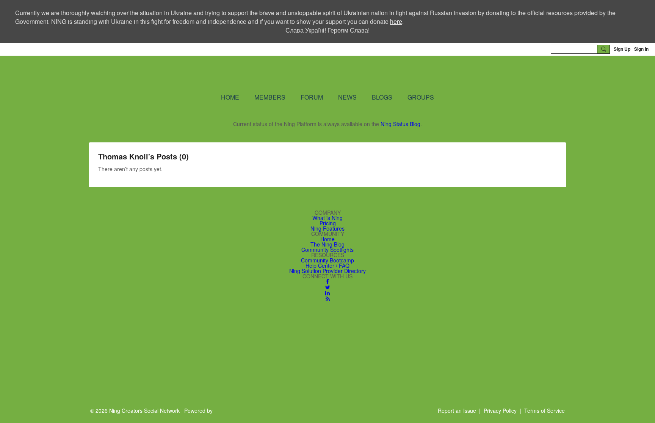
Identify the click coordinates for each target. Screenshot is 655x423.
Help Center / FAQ (327, 265)
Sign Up (622, 48)
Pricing (328, 223)
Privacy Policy (500, 410)
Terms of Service (544, 410)
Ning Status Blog (400, 124)
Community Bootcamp (327, 260)
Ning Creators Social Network (236, 74)
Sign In (641, 48)
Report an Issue (457, 410)
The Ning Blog (327, 244)
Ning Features (327, 228)
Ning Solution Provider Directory (327, 271)
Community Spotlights (327, 249)
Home (327, 239)
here (396, 21)
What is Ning (327, 218)
